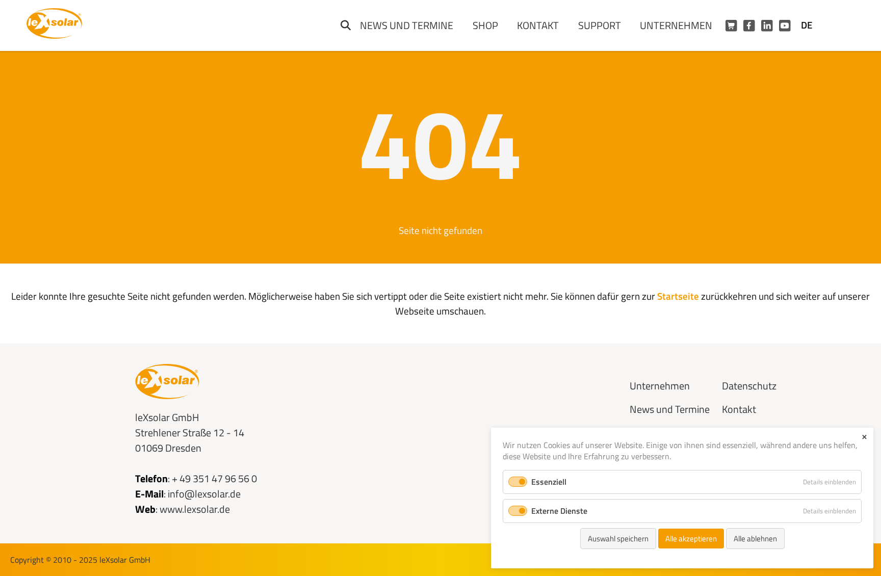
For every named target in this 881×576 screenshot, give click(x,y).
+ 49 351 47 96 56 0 (214, 478)
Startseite (678, 296)
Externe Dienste (559, 511)
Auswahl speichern (618, 538)
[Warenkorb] (731, 26)
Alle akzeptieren (691, 538)
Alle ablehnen (755, 538)
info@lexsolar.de (204, 494)
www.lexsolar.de (195, 509)
